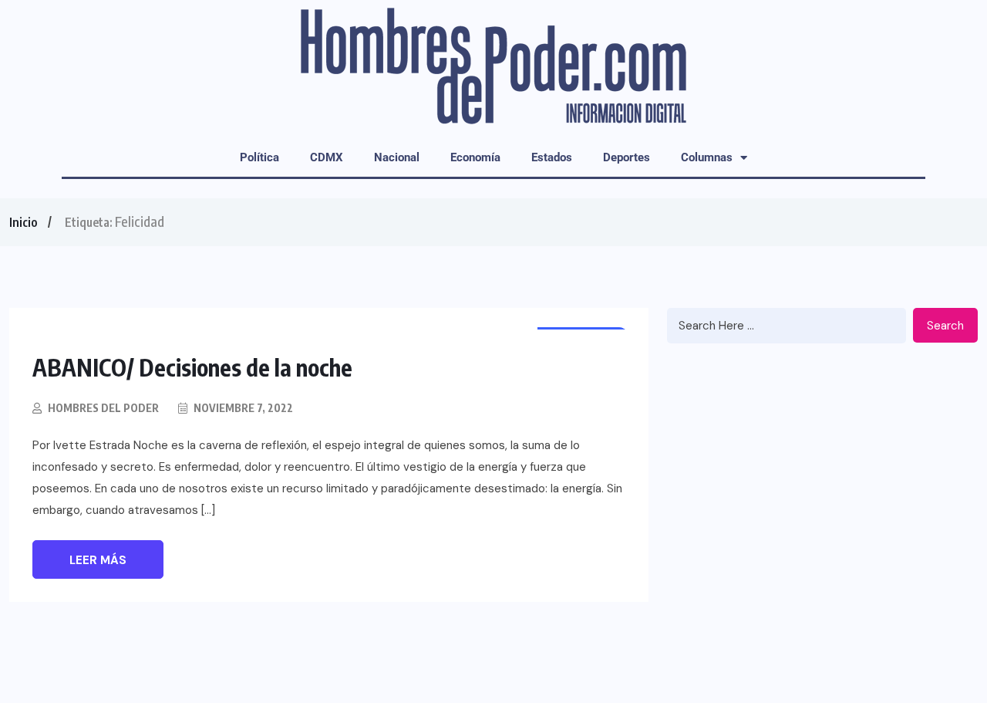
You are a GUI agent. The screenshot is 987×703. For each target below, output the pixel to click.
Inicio (23, 222)
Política (259, 157)
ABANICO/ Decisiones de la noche (192, 367)
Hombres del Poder (103, 407)
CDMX (326, 157)
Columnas (707, 157)
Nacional (396, 157)
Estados (551, 157)
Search (945, 325)
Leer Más (97, 560)
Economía (475, 157)
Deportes (626, 157)
